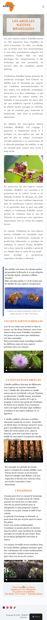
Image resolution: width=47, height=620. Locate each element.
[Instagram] (7, 608)
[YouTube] (11, 608)
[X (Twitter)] (4, 608)
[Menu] (43, 7)
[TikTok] (15, 608)
